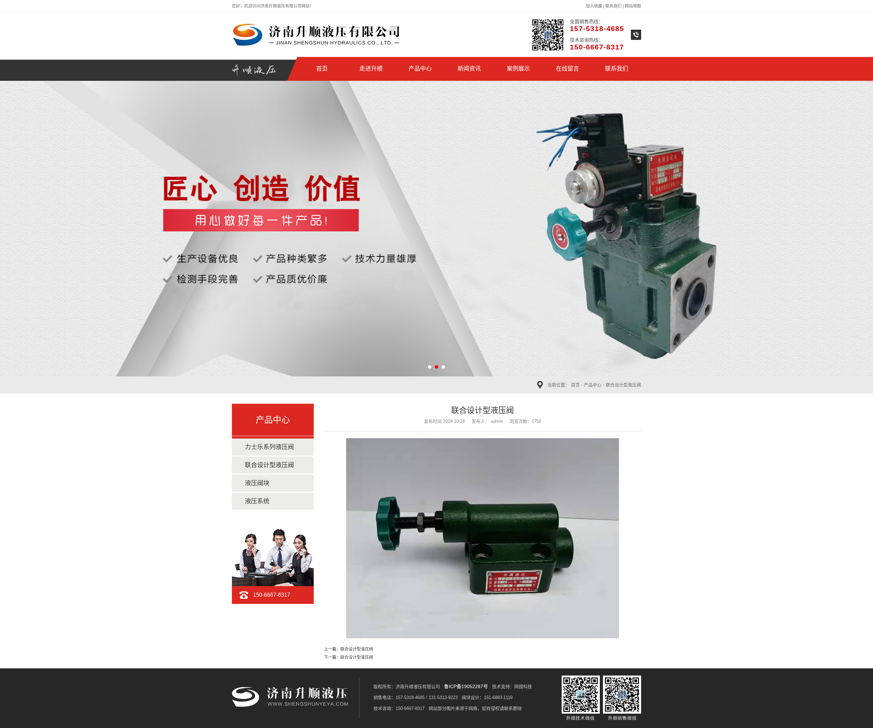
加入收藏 (594, 6)
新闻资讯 (469, 68)
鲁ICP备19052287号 (466, 686)
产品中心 (420, 68)
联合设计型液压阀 (623, 384)
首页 (322, 68)
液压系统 (257, 501)
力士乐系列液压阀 (269, 447)
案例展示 (518, 68)
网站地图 (633, 6)
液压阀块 (257, 483)
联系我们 (613, 6)
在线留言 (567, 68)
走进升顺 (371, 68)
